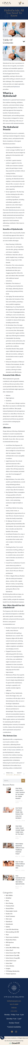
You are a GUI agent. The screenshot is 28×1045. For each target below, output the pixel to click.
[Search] (23, 780)
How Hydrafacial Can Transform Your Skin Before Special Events (20, 880)
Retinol (8, 945)
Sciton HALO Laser (11, 960)
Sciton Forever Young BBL (13, 958)
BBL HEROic (9, 895)
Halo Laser (9, 919)
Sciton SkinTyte (10, 966)
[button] (24, 41)
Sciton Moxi (9, 963)
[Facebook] (12, 1032)
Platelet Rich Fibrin (11, 940)
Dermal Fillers (10, 908)
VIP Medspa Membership (12, 971)
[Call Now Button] (2, 1037)
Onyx (7, 934)
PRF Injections (10, 942)
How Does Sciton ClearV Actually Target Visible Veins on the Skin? (20, 830)
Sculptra (8, 968)
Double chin (9, 913)
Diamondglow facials (11, 911)
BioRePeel (8, 898)
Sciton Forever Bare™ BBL (13, 953)
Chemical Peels (10, 906)
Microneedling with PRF (12, 932)
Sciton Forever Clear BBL (12, 955)
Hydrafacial (16, 86)
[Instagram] (16, 1032)
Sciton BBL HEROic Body (12, 947)
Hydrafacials (9, 924)
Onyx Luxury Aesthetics (15, 750)
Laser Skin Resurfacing (12, 929)
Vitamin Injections (11, 974)
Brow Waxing (9, 903)
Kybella (8, 927)
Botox (7, 900)
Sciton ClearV (9, 950)
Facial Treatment (10, 916)
